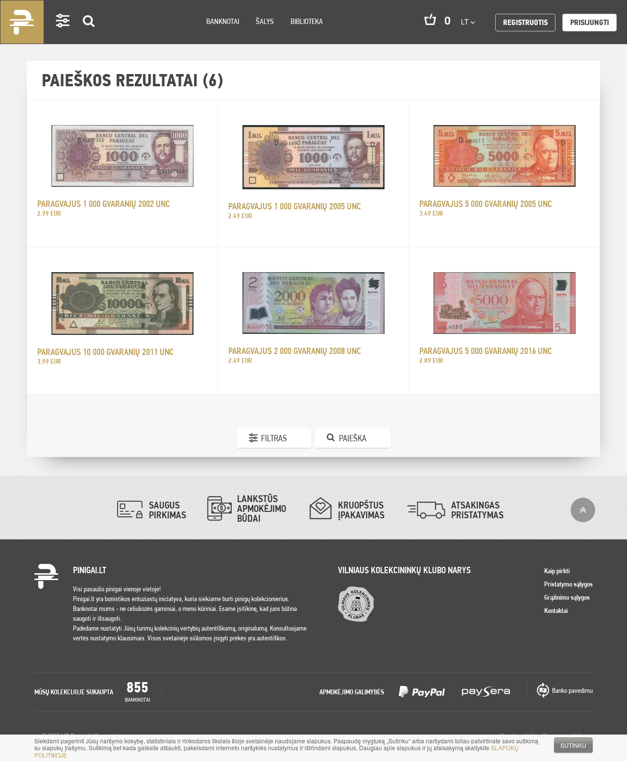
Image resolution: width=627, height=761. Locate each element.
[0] (430, 19)
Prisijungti (589, 22)
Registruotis (525, 22)
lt (466, 21)
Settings (63, 34)
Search (89, 35)
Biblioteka (306, 21)
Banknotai (222, 21)
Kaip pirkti (557, 571)
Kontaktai (556, 610)
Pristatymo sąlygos (568, 584)
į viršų (583, 510)
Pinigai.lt (22, 22)
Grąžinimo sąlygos (567, 597)
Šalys (265, 21)
